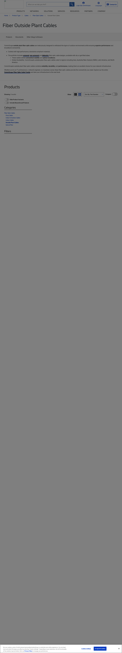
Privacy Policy (28, 651)
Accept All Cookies (100, 648)
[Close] (119, 649)
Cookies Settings (86, 648)
